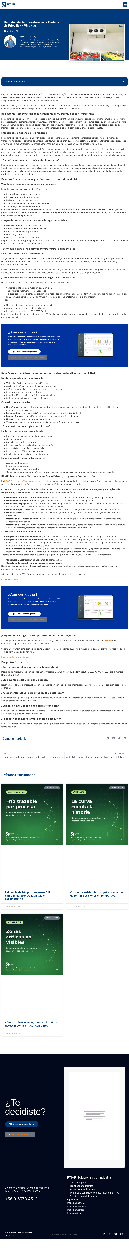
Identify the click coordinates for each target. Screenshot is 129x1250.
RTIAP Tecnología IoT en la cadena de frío (24, 481)
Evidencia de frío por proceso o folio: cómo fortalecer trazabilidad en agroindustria (28, 895)
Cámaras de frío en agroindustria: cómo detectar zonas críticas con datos (31, 1024)
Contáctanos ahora (10, 579)
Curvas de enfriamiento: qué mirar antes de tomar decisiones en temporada (96, 893)
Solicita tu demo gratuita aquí (15, 657)
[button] (125, 4)
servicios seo (73, 1234)
